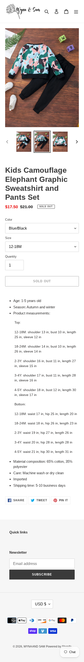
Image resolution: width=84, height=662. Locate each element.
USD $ (40, 604)
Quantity (11, 256)
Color (8, 219)
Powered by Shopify (58, 646)
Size (8, 238)
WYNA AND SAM (34, 646)
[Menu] (76, 11)
